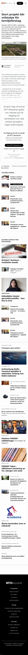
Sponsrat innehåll (14, 617)
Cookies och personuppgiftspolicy (14, 608)
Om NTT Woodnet (14, 633)
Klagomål (14, 614)
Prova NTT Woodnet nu (14, 145)
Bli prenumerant (14, 591)
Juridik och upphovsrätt (14, 611)
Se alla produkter (14, 600)
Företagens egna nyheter (11, 348)
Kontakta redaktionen (14, 624)
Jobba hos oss (14, 630)
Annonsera (14, 597)
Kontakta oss (14, 627)
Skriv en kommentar (20, 166)
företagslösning (19, 158)
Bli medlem (14, 594)
